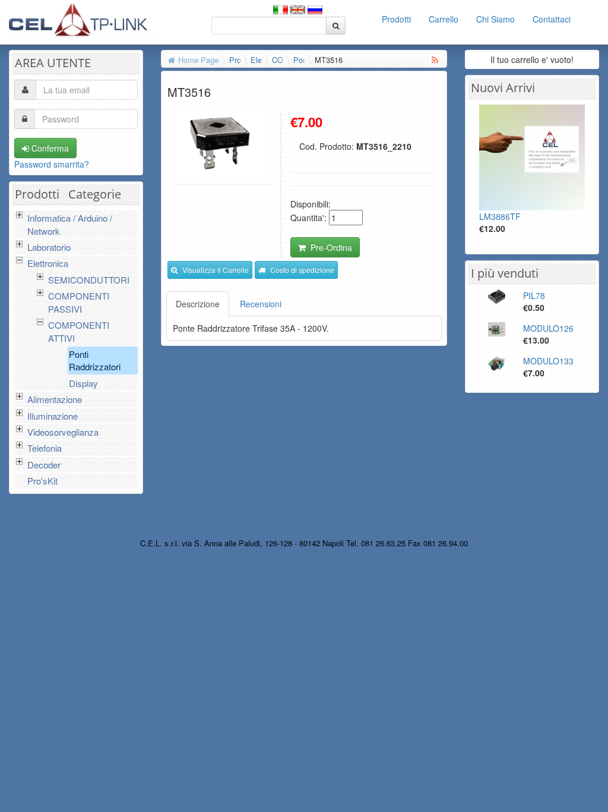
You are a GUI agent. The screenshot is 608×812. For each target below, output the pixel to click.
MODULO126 (548, 328)
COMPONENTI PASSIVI (78, 301)
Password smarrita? (51, 164)
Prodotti (396, 19)
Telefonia (44, 448)
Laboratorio (49, 247)
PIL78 (534, 295)
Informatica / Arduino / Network (69, 224)
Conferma (49, 148)
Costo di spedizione (302, 270)
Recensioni (260, 304)
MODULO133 (548, 361)
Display (83, 383)
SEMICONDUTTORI (88, 279)
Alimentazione (54, 399)
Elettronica (47, 263)
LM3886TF (500, 216)
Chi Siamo (495, 19)
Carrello (443, 19)
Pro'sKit (42, 480)
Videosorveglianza (63, 432)
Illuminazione (52, 416)
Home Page (198, 59)
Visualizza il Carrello (215, 270)
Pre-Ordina (331, 247)
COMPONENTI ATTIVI (78, 331)
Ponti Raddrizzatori (95, 360)
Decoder (44, 464)
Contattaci (552, 19)
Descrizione (198, 304)
